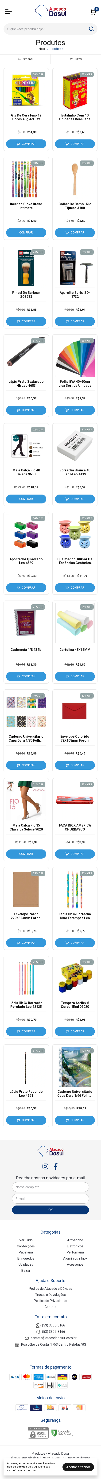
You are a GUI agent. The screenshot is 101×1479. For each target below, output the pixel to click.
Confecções (26, 1246)
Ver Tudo (26, 1240)
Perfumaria (75, 1252)
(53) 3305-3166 (53, 1325)
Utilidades (26, 1264)
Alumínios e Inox (75, 1258)
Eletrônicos (75, 1246)
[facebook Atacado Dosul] (55, 1166)
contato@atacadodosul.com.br (54, 1338)
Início (41, 49)
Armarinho (75, 1240)
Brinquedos (25, 1258)
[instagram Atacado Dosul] (45, 1166)
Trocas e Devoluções (50, 1295)
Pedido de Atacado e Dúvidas (50, 1288)
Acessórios (75, 1264)
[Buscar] (91, 28)
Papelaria (26, 1252)
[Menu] (9, 12)
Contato (51, 1307)
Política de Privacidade (50, 1301)
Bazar (25, 1270)
